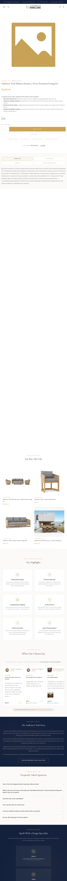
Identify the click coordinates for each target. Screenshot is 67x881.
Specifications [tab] (50, 158)
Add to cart (37, 129)
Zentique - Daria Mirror (16, 669)
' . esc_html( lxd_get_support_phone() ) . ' (33, 858)
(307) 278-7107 (34, 145)
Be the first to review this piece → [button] (44, 709)
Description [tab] (17, 158)
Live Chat (42, 145)
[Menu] (4, 7)
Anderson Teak (6, 80)
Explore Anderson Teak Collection (33, 760)
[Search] (8, 7)
